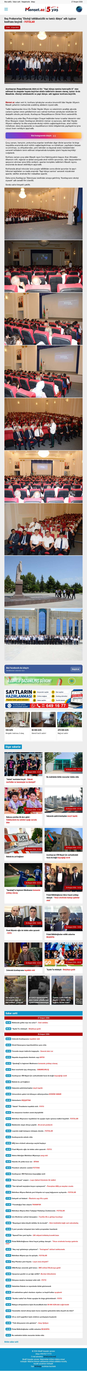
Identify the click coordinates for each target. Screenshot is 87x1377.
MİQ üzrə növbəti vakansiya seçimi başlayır (26, 1143)
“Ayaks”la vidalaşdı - (23, 1029)
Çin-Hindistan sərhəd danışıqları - (34, 1217)
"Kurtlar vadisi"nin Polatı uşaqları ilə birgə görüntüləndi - (34, 1298)
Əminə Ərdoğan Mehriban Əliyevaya (27, 1155)
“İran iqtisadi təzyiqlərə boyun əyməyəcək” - (39, 1186)
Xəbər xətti (16, 2)
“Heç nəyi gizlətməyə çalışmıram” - (35, 1249)
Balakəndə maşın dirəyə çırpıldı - (29, 1125)
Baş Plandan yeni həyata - (27, 1262)
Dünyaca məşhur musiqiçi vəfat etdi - (26, 1280)
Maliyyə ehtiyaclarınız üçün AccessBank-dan (37, 1305)
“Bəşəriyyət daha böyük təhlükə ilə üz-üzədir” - (42, 1223)
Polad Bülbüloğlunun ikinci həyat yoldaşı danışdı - (42, 1242)
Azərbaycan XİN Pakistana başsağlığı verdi (25, 1174)
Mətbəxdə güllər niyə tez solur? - (27, 1023)
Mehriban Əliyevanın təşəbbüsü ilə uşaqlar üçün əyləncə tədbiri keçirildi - (42, 1119)
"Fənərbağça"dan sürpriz (23, 1205)
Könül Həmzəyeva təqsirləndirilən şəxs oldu (26, 1045)
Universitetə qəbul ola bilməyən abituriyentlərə (33, 1094)
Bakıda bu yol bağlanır (18, 1082)
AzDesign (38, 1366)
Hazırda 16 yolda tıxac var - (22, 1162)
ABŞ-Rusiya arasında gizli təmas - (33, 1268)
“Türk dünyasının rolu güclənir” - (27, 1323)
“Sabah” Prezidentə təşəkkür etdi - (25, 1106)
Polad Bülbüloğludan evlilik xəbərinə (27, 1329)
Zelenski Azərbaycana (23, 1039)
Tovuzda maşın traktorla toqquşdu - (29, 1051)
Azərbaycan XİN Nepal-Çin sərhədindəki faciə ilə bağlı (36, 1076)
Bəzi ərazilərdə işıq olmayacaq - (27, 1069)
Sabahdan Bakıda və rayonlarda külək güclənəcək (28, 1286)
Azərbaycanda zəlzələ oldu (19, 1137)
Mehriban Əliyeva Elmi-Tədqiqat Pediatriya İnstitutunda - (35, 1211)
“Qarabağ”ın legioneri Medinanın (31, 1063)
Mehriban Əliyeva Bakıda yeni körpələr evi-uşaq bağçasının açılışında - (41, 1192)
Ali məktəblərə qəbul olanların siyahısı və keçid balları (34, 1292)
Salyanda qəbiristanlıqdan (24, 1088)
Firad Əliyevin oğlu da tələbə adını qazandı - (29, 1149)
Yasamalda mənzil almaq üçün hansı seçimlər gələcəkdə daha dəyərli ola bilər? (40, 1311)
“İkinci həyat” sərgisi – (31, 1180)
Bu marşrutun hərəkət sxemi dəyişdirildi (24, 1112)
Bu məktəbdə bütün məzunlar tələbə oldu (25, 1335)
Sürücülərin (18, 1100)
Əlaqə (33, 2)
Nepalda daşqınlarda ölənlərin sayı (25, 1057)
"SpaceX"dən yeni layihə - (32, 1235)
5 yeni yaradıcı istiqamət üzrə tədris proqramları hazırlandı (31, 1229)
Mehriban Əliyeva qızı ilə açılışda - (26, 1255)
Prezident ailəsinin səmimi (23, 1168)
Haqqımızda (25, 2)
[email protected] (50, 1357)
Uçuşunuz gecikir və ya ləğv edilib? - (31, 1274)
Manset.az (10, 102)
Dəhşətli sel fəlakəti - (27, 1198)
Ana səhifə (8, 2)
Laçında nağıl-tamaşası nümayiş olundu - (29, 1131)
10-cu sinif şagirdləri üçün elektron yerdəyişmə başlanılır (31, 1317)
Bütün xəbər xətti (11, 1342)
